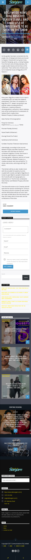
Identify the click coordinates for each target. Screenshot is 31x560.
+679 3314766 (8, 495)
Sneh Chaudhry (16, 37)
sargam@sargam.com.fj (10, 498)
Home (5, 526)
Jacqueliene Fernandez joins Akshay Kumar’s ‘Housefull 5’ (16, 331)
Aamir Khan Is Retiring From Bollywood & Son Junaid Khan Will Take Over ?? (15, 358)
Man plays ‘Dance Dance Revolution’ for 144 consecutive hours (13, 306)
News (4, 528)
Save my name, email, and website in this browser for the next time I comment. (17, 260)
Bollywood (15, 10)
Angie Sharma (6, 341)
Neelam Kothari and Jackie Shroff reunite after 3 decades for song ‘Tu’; (16, 386)
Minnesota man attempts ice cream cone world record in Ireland (15, 302)
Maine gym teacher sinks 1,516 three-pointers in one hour (15, 289)
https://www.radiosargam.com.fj (13, 492)
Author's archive (15, 211)
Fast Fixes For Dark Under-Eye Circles (15, 444)
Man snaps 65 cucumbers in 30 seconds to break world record (15, 293)
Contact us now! (7, 530)
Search (3, 274)
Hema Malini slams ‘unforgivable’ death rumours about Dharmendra (15, 297)
